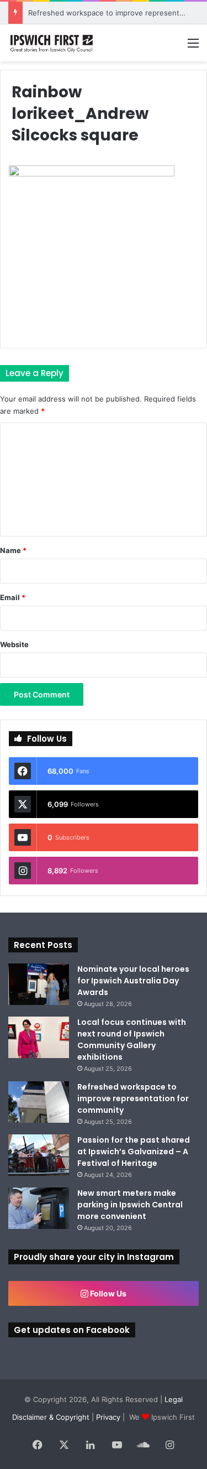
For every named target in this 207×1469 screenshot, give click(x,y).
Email (12, 597)
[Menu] (193, 46)
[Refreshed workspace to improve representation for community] (38, 1102)
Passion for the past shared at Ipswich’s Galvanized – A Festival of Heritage (133, 1151)
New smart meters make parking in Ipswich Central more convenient (130, 1204)
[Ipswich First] (52, 43)
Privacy (108, 1417)
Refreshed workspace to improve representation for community (133, 1098)
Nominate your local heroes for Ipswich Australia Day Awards (133, 980)
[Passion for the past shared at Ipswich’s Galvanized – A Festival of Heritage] (38, 1155)
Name (13, 550)
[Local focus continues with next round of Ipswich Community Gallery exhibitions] (38, 1037)
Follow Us (107, 1293)
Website (14, 644)
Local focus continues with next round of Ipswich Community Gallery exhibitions (131, 1039)
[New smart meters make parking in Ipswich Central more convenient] (38, 1208)
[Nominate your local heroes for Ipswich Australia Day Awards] (38, 984)
